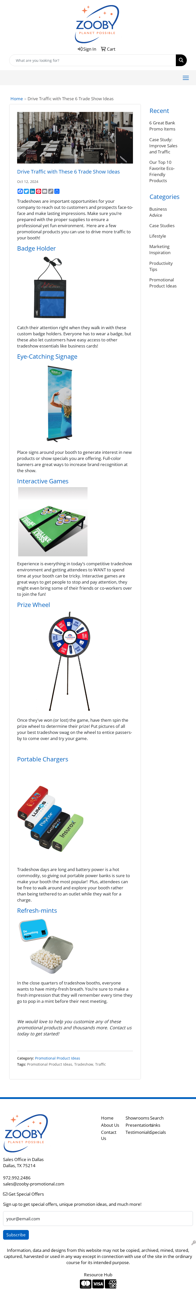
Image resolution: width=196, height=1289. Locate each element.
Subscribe (16, 1235)
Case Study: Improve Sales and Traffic (163, 145)
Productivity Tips (161, 266)
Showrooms (135, 1118)
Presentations (135, 1125)
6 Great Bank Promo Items (162, 126)
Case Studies (162, 225)
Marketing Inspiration (159, 249)
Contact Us (108, 1135)
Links (155, 1125)
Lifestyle (157, 236)
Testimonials (135, 1132)
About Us (110, 1125)
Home (16, 98)
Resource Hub (98, 1274)
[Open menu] (186, 78)
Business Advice (158, 212)
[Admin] (193, 1243)
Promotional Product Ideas (57, 1058)
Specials (158, 1132)
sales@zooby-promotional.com (33, 1184)
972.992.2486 (17, 1178)
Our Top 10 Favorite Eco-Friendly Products (162, 171)
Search (157, 1118)
